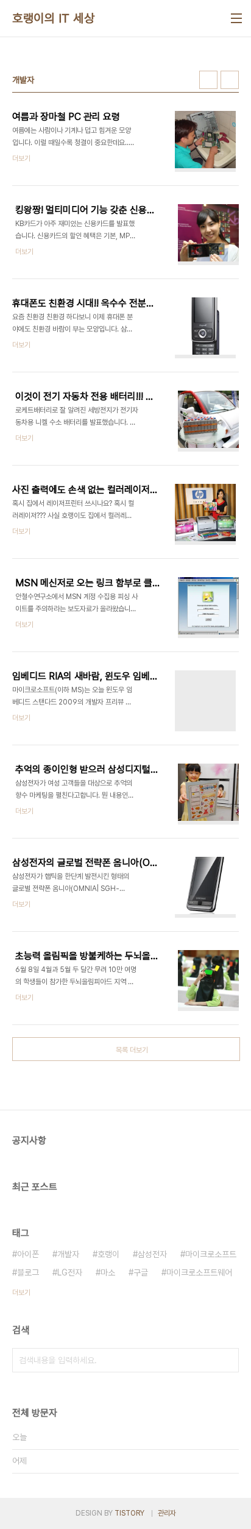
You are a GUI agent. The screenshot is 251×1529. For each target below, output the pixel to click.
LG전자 (69, 1272)
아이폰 (28, 1254)
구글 (140, 1272)
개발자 (68, 1254)
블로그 (28, 1272)
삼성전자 (152, 1254)
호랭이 (108, 1254)
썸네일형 (208, 80)
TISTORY (129, 1513)
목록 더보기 (132, 1050)
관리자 (167, 1513)
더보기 (21, 1292)
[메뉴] (236, 18)
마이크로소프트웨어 (199, 1272)
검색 (226, 1360)
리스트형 (230, 80)
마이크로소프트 (210, 1254)
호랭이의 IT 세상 (53, 18)
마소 (108, 1272)
